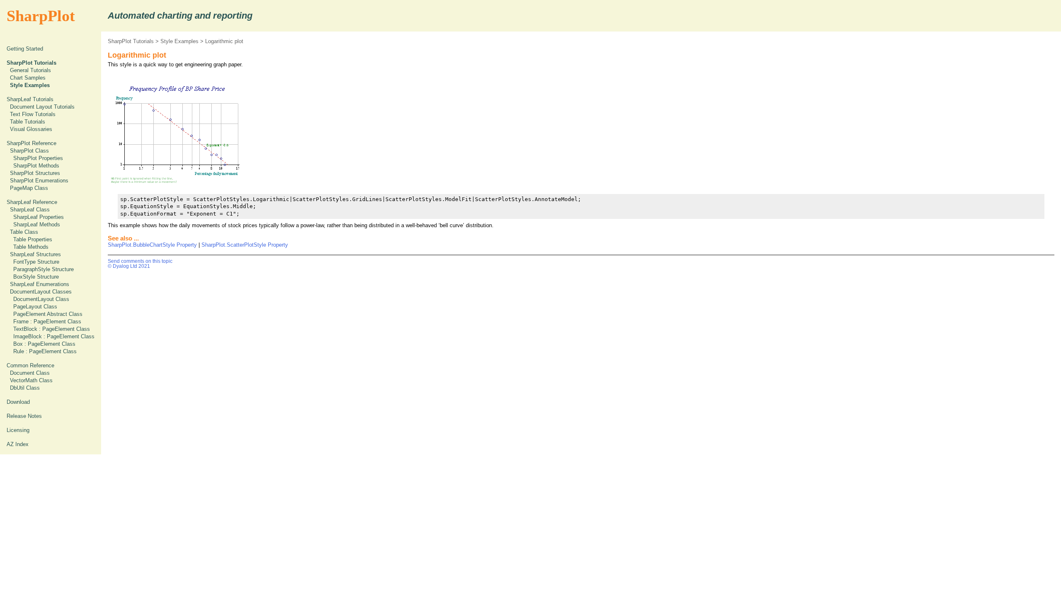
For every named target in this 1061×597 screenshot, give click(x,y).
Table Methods (30, 247)
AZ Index (18, 444)
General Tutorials (30, 70)
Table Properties (32, 239)
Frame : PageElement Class (47, 321)
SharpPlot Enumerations (39, 180)
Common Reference (30, 365)
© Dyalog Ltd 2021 (129, 266)
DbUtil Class (25, 388)
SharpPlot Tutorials (131, 41)
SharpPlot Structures (35, 173)
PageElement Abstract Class (47, 314)
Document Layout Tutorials (42, 107)
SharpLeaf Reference (32, 202)
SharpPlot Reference (31, 143)
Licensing (18, 430)
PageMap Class (29, 188)
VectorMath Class (31, 380)
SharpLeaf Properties (38, 217)
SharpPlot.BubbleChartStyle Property (152, 245)
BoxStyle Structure (36, 277)
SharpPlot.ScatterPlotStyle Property (244, 245)
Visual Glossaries (31, 129)
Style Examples (179, 41)
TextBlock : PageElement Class (51, 329)
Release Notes (24, 416)
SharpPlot (41, 15)
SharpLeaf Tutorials (30, 99)
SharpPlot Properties (38, 158)
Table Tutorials (27, 122)
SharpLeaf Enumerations (39, 284)
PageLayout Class (35, 306)
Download (18, 402)
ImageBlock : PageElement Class (53, 336)
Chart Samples (28, 78)
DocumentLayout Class (41, 299)
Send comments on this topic (140, 261)
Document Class (30, 373)
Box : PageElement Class (44, 344)
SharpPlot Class (29, 151)
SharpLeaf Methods (36, 224)
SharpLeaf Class (30, 209)
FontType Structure (36, 262)
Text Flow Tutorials (33, 114)
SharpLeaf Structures (35, 254)
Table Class (24, 232)
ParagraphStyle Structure (43, 269)
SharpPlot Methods (36, 166)
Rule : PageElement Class (45, 351)
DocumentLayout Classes (41, 292)
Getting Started (25, 49)
